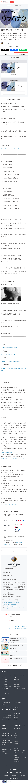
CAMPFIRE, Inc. (14, 778)
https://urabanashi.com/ (8, 354)
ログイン (19, 2)
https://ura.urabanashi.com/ (11, 602)
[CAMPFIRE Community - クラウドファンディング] (5, 2)
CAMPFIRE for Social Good (7, 735)
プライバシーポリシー (18, 748)
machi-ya (4, 751)
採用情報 (14, 775)
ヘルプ (15, 735)
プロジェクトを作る (6, 702)
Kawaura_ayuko (8, 43)
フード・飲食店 (5, 679)
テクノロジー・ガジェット (7, 675)
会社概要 (6, 775)
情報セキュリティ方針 (18, 752)
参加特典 (7, 54)
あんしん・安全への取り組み (20, 731)
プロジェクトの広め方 (6, 719)
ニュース (16, 733)
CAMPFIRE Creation (6, 733)
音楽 (15, 677)
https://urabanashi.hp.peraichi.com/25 (14, 608)
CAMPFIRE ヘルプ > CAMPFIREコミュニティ (13, 459)
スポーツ (16, 681)
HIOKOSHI (4, 747)
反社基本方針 (17, 755)
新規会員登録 (24, 2)
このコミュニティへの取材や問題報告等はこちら (15, 628)
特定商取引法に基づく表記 (19, 626)
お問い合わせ (17, 737)
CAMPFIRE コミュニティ (7, 731)
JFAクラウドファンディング (7, 749)
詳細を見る (13, 74)
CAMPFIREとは (17, 728)
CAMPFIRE (4, 728)
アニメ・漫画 (4, 681)
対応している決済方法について (10, 505)
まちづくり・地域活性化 (19, 675)
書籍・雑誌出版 (17, 686)
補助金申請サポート (6, 753)
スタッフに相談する (18, 702)
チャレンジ (16, 679)
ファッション (4, 684)
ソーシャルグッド (5, 693)
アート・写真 (4, 691)
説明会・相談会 (17, 713)
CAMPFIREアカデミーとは (7, 713)
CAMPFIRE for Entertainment (8, 737)
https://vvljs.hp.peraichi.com (11, 606)
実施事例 (16, 717)
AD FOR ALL (4, 744)
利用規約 (16, 743)
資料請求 (12, 1)
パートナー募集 (22, 775)
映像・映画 (16, 684)
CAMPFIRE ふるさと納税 (7, 742)
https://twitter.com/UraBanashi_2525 (12, 361)
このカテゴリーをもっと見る (13, 665)
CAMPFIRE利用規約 (6, 452)
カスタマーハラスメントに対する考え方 (20, 758)
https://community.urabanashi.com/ (11, 149)
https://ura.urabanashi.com (10, 348)
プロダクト (4, 677)
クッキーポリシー (17, 761)
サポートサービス (17, 715)
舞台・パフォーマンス (18, 691)
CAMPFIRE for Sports (6, 740)
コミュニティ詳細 (21, 54)
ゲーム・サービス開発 (6, 686)
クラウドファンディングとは (8, 715)
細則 (15, 746)
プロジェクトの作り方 (6, 717)
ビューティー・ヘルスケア (19, 688)
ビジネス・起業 (5, 688)
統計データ (16, 719)
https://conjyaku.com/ (10, 604)
